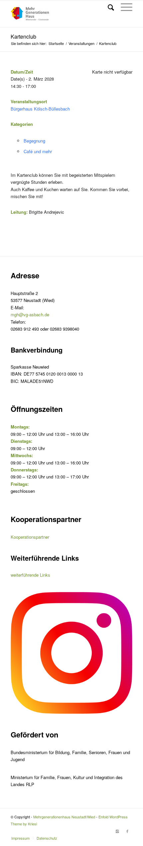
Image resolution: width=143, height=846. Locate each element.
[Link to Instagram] (117, 831)
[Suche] (107, 7)
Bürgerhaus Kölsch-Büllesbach (40, 109)
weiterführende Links (30, 575)
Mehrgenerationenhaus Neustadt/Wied (64, 816)
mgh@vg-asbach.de (30, 314)
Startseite (56, 43)
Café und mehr (38, 151)
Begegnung (34, 141)
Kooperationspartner (30, 537)
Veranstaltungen (81, 43)
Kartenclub (23, 36)
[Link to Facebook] (127, 831)
